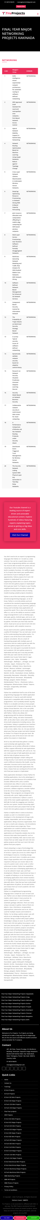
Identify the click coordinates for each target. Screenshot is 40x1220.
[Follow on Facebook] (3, 1068)
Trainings (7, 1087)
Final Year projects (10, 1111)
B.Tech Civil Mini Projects (12, 1147)
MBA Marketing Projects (12, 1176)
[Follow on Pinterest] (24, 1068)
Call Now (6, 1218)
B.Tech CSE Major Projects (12, 1101)
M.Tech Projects (9, 1094)
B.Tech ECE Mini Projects (12, 1119)
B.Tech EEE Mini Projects (12, 1136)
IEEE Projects (8, 1115)
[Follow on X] (7, 1068)
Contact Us (7, 1083)
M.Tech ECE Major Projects (13, 1129)
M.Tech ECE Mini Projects (12, 1126)
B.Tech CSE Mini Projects (12, 1097)
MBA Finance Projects (11, 1183)
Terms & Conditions (10, 1190)
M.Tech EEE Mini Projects (12, 1144)
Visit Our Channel (20, 535)
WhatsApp (34, 1218)
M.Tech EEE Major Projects (13, 1140)
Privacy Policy (8, 1186)
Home (6, 1079)
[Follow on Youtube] (20, 1068)
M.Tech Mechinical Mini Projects (15, 1172)
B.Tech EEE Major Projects (12, 1133)
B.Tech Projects (9, 1090)
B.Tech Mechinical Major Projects (15, 1165)
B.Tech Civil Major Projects (13, 1151)
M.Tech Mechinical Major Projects (15, 1169)
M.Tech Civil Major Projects (13, 1158)
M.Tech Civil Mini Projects (12, 1155)
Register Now (20, 1218)
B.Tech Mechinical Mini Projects (14, 1162)
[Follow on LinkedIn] (16, 1068)
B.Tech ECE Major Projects (12, 1122)
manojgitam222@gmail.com (16, 1065)
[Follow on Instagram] (11, 1068)
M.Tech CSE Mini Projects (12, 1104)
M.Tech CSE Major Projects (13, 1108)
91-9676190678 (11, 1061)
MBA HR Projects (9, 1179)
